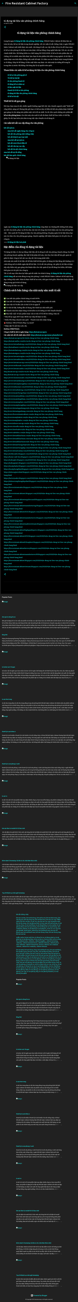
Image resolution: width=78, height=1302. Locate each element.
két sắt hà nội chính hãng (17, 149)
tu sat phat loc (41, 928)
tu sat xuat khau (30, 925)
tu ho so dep (57, 939)
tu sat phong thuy (27, 939)
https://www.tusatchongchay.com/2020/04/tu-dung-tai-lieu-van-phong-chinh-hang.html (37, 393)
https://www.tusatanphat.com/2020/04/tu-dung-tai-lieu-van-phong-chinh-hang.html (36, 402)
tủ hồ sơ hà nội (13, 96)
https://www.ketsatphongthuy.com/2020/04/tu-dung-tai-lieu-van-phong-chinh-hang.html (38, 384)
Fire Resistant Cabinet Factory (26, 3)
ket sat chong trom (31, 955)
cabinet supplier (40, 941)
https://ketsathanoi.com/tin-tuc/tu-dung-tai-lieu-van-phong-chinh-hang (31, 347)
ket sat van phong (26, 962)
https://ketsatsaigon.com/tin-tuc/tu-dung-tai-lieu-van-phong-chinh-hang (32, 353)
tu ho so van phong (48, 959)
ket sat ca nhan (25, 953)
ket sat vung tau (29, 919)
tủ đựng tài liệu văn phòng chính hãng (22, 93)
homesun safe (55, 921)
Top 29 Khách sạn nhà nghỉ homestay (13, 893)
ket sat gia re (55, 953)
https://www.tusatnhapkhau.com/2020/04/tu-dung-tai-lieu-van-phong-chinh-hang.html (37, 399)
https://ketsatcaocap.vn (38, 332)
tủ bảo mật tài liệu (14, 87)
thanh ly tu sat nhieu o (9, 731)
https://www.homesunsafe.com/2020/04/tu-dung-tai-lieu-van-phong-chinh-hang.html (37, 378)
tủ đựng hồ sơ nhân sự (16, 84)
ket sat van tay (20, 934)
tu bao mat (43, 923)
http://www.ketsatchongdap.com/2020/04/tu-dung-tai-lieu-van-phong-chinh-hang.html (37, 448)
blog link (4, 634)
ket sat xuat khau (55, 950)
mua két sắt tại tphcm (16, 140)
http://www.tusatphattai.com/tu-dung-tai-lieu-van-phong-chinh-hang (30, 417)
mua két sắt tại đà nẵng (12, 152)
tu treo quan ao (21, 968)
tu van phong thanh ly (46, 971)
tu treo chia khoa (54, 966)
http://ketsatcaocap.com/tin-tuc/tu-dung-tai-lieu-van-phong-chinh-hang (31, 375)
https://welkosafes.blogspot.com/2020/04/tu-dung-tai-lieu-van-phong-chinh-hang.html (37, 454)
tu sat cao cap (35, 921)
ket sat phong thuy (33, 923)
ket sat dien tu (53, 955)
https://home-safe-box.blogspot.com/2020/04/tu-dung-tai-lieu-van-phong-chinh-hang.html (39, 457)
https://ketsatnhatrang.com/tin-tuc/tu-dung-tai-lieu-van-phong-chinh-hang (33, 350)
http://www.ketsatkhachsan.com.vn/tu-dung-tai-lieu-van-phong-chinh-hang (33, 439)
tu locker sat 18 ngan (8, 667)
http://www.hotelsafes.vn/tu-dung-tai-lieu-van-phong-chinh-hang (29, 429)
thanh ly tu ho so (54, 957)
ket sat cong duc (33, 951)
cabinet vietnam (41, 946)
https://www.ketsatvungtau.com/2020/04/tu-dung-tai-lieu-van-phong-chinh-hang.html (37, 356)
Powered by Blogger (40, 1295)
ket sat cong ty (35, 953)
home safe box (29, 937)
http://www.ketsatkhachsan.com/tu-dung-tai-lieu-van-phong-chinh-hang (32, 436)
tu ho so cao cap (52, 928)
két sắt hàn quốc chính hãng (14, 155)
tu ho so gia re (38, 939)
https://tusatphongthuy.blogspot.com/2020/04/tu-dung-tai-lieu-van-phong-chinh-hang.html (39, 469)
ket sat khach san (44, 930)
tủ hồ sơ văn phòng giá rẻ (17, 75)
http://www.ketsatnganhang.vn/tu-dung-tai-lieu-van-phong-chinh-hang (31, 408)
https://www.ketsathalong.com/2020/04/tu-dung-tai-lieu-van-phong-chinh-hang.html (37, 344)
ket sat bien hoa (40, 919)
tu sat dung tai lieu (42, 966)
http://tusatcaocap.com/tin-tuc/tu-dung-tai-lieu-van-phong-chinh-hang (31, 372)
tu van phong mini (22, 970)
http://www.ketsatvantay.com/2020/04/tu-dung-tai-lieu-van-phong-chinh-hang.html (36, 451)
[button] (5, 27)
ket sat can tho (21, 918)
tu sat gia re (30, 964)
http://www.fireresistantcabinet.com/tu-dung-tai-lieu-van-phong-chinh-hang (33, 414)
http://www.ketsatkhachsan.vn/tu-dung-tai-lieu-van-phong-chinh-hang (31, 442)
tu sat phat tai (32, 928)
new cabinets (20, 944)
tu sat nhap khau (41, 925)
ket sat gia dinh (38, 962)
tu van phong (36, 959)
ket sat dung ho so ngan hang (47, 927)
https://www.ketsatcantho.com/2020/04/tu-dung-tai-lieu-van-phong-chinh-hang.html (37, 368)
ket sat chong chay (42, 932)
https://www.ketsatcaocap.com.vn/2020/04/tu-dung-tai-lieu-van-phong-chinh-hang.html (38, 362)
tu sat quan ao (34, 957)
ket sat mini (20, 950)
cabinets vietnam (43, 943)
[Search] (51, 3)
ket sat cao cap (51, 919)
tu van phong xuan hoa (46, 970)
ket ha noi (33, 960)
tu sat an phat (51, 925)
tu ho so (54, 964)
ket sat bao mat (46, 953)
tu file (27, 957)
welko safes (20, 937)
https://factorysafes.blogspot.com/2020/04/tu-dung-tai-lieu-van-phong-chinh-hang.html (38, 478)
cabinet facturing (52, 941)
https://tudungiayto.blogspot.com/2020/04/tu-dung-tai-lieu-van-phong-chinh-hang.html (37, 463)
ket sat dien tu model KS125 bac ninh (13, 828)
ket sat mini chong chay (51, 962)
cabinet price (54, 943)
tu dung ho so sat (29, 966)
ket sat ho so (44, 957)
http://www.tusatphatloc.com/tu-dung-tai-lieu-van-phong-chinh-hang (30, 420)
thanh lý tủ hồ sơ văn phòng (18, 90)
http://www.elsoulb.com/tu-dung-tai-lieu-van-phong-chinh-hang (28, 426)
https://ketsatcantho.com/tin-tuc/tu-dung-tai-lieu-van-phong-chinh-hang (32, 341)
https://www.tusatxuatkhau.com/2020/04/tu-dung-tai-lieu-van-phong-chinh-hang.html (37, 396)
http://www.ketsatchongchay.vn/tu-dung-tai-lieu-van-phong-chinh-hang (31, 445)
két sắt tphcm (9, 128)
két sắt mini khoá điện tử (17, 143)
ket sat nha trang (51, 918)
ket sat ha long (31, 918)
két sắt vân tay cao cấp (16, 146)
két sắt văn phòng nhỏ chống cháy (21, 134)
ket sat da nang (21, 923)
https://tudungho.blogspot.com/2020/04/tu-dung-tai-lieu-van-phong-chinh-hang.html (37, 460)
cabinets (31, 941)
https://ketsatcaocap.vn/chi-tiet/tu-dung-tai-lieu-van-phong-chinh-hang (31, 338)
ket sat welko (20, 955)
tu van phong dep (32, 971)
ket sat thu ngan (21, 951)
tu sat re (4, 796)
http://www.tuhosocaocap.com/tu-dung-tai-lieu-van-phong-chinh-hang (31, 423)
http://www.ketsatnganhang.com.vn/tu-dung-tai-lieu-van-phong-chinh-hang (33, 411)
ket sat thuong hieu (45, 951)
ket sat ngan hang (31, 927)
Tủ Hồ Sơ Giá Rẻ (13, 78)
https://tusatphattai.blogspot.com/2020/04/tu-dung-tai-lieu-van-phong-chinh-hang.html (37, 466)
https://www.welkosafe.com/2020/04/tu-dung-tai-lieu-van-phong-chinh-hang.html (35, 365)
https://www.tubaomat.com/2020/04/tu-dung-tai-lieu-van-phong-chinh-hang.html (35, 387)
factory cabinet (44, 944)
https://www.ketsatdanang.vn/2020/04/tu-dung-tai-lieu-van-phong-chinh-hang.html (36, 381)
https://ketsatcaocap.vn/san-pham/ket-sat (46, 335)
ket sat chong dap (55, 932)
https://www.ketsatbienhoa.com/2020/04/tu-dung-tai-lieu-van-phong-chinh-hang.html (37, 359)
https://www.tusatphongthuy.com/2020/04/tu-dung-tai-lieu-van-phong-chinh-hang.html (37, 405)
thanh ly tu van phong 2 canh (11, 764)
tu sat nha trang (7, 699)
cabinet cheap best (32, 944)
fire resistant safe (22, 941)
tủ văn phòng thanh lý (16, 81)
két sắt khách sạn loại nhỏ (18, 137)
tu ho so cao (47, 964)
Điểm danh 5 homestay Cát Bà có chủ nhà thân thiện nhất (19, 860)
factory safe (48, 939)
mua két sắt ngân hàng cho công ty (21, 131)
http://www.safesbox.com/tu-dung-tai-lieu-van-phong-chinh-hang (29, 432)
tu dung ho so (39, 937)
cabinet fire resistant (29, 946)
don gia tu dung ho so (9, 617)
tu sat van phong (32, 968)
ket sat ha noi (41, 918)
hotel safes (27, 930)
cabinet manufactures (30, 943)
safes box (35, 930)
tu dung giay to (50, 937)
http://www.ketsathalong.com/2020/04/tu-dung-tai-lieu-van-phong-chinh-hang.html (36, 390)
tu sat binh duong (44, 968)
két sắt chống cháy (22, 914)
